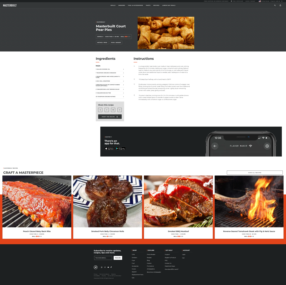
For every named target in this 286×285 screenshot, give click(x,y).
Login (183, 254)
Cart (183, 258)
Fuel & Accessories (135, 5)
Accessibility (97, 275)
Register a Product (170, 257)
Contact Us (168, 263)
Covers (134, 269)
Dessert (118, 42)
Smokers (121, 5)
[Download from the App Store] (121, 148)
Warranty (113, 274)
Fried (105, 42)
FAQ (166, 260)
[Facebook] (105, 267)
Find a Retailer (151, 254)
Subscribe (118, 257)
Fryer (133, 260)
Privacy (96, 274)
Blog (148, 260)
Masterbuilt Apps (170, 266)
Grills (113, 5)
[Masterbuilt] (11, 5)
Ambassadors (151, 269)
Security (104, 275)
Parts (148, 5)
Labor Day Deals (168, 5)
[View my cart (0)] (280, 5)
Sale (133, 278)
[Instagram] (102, 267)
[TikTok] (111, 267)
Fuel (133, 263)
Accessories (135, 266)
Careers (149, 263)
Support (167, 254)
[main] (143, 125)
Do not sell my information (114, 275)
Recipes (156, 5)
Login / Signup (250, 1)
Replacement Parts (137, 274)
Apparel (134, 272)
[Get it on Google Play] (109, 148)
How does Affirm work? (171, 269)
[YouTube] (108, 267)
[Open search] (275, 5)
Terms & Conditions (104, 274)
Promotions (150, 266)
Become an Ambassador (154, 272)
